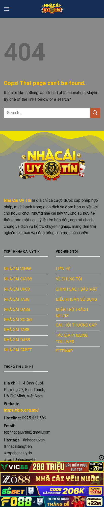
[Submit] (95, 113)
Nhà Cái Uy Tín (17, 200)
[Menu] (7, 9)
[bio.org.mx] (52, 9)
